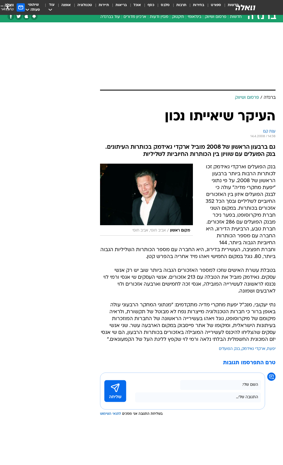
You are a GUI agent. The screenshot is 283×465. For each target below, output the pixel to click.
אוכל (137, 5)
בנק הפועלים (229, 349)
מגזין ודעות (159, 17)
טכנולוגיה (84, 5)
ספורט (216, 5)
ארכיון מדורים (135, 17)
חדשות (236, 17)
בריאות (121, 5)
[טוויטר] (18, 16)
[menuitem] (212, 7)
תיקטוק (178, 17)
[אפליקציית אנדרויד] (34, 16)
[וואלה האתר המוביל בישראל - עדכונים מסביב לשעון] (245, 7)
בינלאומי (194, 17)
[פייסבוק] (10, 16)
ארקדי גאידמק (253, 349)
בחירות (198, 5)
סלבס (165, 5)
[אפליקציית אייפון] (26, 16)
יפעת (271, 349)
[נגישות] (7, 7)
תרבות (181, 5)
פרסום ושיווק (215, 17)
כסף (151, 5)
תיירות (104, 5)
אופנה (66, 5)
